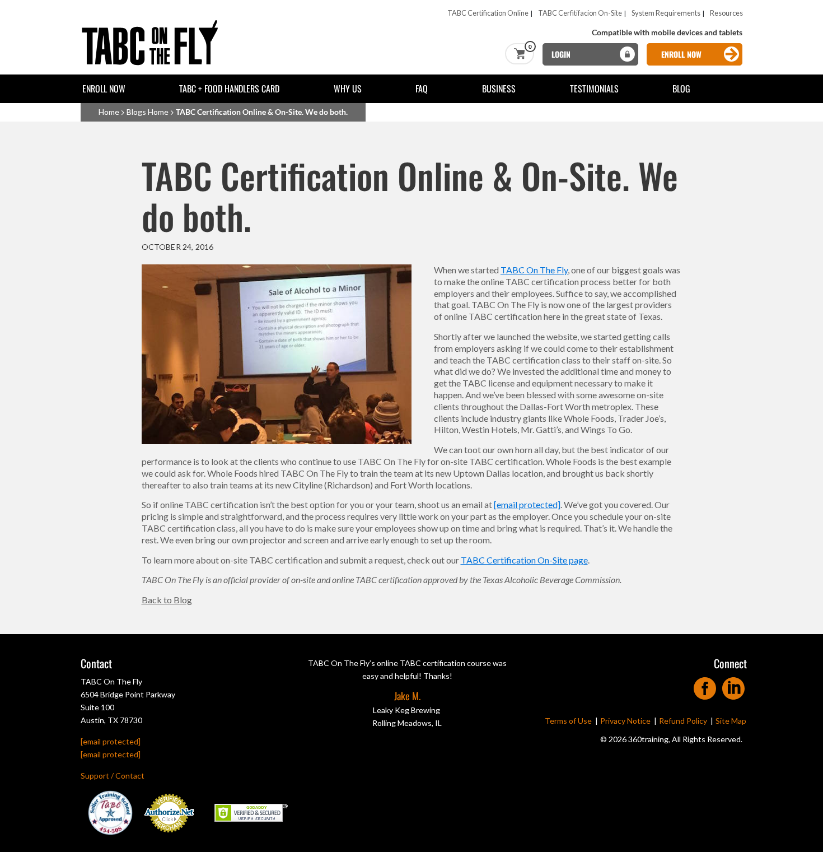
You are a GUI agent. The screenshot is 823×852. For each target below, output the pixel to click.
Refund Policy (683, 720)
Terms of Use (568, 720)
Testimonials (594, 88)
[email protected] (527, 504)
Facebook (705, 685)
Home (109, 112)
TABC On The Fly (534, 269)
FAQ (421, 88)
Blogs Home (148, 112)
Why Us (348, 88)
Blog (681, 88)
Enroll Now (103, 88)
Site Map (731, 720)
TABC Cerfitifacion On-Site (580, 12)
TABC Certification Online (488, 12)
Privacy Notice (625, 720)
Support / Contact (112, 775)
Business (499, 88)
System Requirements (666, 12)
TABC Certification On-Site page (524, 560)
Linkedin (734, 685)
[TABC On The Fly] (153, 23)
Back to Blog (167, 599)
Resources (726, 12)
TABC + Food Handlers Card (229, 88)
